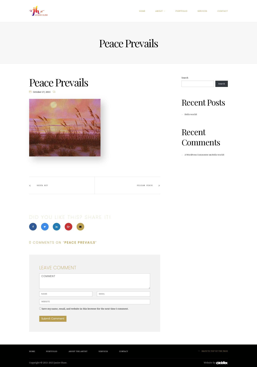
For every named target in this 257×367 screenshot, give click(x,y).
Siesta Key (42, 185)
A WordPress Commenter (197, 155)
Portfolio (181, 11)
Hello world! (191, 114)
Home (142, 11)
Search (185, 78)
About (159, 11)
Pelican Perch (144, 185)
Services (202, 11)
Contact (222, 11)
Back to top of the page (214, 351)
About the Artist (78, 351)
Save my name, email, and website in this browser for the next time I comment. (85, 308)
